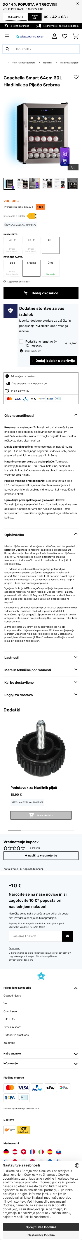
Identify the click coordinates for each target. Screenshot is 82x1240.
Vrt (5, 1003)
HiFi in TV (9, 1019)
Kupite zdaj (35, 16)
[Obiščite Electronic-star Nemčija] (6, 1151)
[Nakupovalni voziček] (76, 36)
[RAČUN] (54, 36)
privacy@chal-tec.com (21, 960)
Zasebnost (14, 948)
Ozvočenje (10, 1011)
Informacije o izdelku (14, 216)
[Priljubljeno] (64, 36)
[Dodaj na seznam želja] (76, 76)
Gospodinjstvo (12, 995)
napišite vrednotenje (42, 855)
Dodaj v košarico (44, 293)
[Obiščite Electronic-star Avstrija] (14, 1151)
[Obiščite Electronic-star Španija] (49, 1151)
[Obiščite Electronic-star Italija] (41, 1151)
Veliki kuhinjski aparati (23, 62)
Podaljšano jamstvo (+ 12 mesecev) (41, 343)
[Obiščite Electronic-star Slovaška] (58, 1151)
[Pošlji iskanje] (7, 49)
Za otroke (9, 1042)
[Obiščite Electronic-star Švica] (23, 1151)
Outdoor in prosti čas (16, 1035)
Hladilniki (47, 62)
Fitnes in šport (12, 1027)
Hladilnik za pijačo (69, 62)
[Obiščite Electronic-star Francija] (32, 1151)
